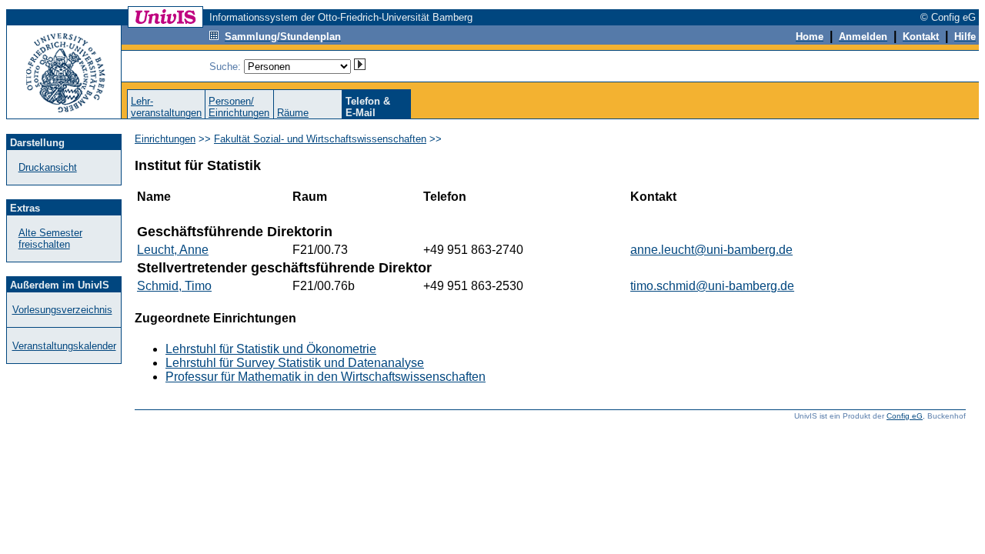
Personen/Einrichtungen (239, 106)
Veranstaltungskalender (64, 346)
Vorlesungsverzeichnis (62, 309)
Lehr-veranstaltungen (166, 106)
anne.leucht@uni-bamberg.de (711, 249)
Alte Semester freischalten (50, 238)
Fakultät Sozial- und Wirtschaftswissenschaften (320, 139)
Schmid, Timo (174, 285)
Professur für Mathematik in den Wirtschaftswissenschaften (325, 376)
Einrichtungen (165, 139)
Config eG (904, 416)
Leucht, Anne (173, 249)
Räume (293, 112)
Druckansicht (47, 167)
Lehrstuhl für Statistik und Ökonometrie (270, 348)
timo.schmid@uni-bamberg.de (712, 285)
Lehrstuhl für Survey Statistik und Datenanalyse (294, 362)
